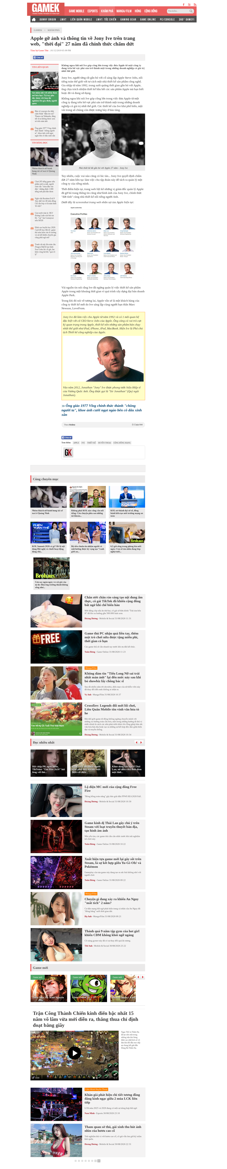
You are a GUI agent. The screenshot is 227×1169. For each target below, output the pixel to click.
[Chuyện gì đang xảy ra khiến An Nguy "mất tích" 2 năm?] (56, 908)
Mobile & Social (106, 618)
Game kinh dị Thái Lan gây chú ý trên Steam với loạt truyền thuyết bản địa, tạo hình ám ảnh (112, 826)
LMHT (63, 19)
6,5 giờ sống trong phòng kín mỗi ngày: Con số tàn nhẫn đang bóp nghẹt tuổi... (126, 549)
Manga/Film (98, 694)
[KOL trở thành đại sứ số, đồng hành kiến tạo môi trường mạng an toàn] (127, 497)
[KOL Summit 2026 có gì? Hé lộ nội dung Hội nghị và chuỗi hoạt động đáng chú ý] (48, 533)
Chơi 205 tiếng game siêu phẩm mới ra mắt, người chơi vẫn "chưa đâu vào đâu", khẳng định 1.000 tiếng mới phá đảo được (45, 186)
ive (83, 443)
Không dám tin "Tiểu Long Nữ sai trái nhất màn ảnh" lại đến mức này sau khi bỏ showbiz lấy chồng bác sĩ (113, 677)
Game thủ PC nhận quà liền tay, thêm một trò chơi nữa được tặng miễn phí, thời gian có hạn (111, 637)
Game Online (103, 652)
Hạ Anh (88, 916)
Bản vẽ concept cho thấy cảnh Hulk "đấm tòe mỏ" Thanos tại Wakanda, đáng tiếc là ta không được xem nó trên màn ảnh (45, 116)
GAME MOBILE (76, 10)
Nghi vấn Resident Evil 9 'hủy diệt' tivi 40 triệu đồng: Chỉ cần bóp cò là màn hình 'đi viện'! (45, 202)
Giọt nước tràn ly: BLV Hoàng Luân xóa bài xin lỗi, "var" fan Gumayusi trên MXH (44, 217)
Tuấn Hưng (90, 652)
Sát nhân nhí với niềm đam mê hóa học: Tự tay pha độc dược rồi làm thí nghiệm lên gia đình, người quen (44, 98)
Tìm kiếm (191, 11)
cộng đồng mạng (122, 443)
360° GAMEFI (186, 19)
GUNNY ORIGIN (48, 19)
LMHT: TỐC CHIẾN (106, 19)
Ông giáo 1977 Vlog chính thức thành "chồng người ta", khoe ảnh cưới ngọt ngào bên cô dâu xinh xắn (45, 132)
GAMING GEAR (128, 19)
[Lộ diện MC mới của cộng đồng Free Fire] (56, 800)
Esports (99, 1113)
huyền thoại (104, 443)
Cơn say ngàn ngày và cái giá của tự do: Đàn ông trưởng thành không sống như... (51, 585)
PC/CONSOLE (167, 19)
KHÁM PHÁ (107, 10)
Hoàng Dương (91, 618)
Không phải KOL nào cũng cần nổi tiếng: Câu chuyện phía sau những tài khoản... (87, 513)
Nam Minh (90, 1113)
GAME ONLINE (148, 19)
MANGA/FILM (123, 10)
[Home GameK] (33, 19)
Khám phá (53, 30)
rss (195, 4)
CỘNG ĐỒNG (150, 10)
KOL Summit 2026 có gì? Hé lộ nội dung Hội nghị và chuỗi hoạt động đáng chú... (48, 549)
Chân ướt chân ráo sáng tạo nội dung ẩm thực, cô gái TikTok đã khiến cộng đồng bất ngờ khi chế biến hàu (114, 601)
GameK (38, 30)
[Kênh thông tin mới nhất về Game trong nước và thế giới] (45, 9)
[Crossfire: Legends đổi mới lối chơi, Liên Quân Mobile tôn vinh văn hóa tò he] (56, 719)
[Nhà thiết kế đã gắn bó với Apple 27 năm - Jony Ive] (103, 139)
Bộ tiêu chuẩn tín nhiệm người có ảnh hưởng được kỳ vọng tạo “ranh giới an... (87, 549)
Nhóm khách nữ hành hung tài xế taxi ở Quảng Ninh (43, 171)
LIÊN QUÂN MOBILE (81, 19)
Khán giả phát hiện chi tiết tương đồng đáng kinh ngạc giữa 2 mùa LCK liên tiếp (112, 1098)
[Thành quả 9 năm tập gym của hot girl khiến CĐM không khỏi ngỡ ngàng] (56, 944)
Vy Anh (88, 694)
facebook (184, 4)
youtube (189, 4)
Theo (103, 424)
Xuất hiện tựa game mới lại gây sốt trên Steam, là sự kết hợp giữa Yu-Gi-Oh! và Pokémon (113, 862)
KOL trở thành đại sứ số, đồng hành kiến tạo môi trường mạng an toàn (127, 513)
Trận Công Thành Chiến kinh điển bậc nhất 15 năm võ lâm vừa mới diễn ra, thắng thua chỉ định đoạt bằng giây (85, 1019)
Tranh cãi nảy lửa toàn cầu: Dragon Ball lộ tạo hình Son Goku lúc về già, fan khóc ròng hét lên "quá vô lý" (45, 249)
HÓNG (138, 10)
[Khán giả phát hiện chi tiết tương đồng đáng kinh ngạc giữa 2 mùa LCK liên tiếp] (56, 1104)
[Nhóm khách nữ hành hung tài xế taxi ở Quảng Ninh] (44, 156)
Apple (76, 443)
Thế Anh (88, 946)
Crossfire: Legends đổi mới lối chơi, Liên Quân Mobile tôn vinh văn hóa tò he (112, 709)
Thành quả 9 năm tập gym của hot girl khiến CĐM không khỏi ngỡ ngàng (112, 933)
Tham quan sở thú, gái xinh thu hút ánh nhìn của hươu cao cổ (113, 1128)
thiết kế (91, 443)
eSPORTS (93, 10)
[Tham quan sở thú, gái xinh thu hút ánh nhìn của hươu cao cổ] (56, 1140)
